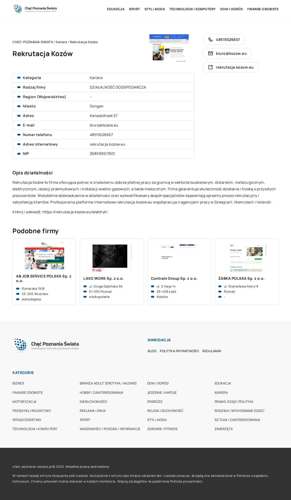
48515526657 (101, 134)
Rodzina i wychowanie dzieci (239, 410)
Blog (152, 351)
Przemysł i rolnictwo (32, 410)
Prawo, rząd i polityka (234, 401)
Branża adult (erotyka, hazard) (108, 383)
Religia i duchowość (165, 410)
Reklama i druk (93, 410)
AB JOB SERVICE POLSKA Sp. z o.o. (44, 278)
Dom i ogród (231, 9)
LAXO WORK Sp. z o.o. (103, 278)
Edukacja (115, 9)
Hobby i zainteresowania (101, 392)
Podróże (155, 401)
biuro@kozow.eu (104, 125)
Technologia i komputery (192, 9)
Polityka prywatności (179, 351)
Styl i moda (155, 9)
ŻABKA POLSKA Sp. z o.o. (241, 278)
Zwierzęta (224, 429)
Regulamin (211, 351)
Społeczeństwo (27, 420)
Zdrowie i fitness (162, 429)
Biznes (18, 383)
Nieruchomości (93, 401)
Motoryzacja (25, 401)
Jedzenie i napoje (162, 392)
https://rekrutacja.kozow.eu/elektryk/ (75, 211)
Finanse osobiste (262, 9)
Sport (134, 9)
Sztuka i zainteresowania (237, 420)
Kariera (96, 77)
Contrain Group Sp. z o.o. (174, 278)
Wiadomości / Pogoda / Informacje (110, 429)
